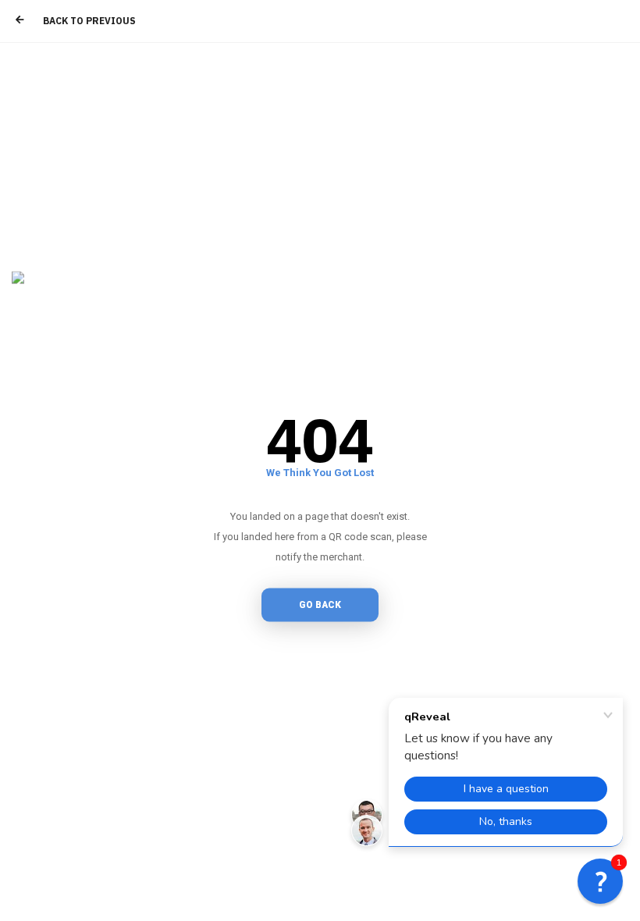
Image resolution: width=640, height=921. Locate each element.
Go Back (320, 604)
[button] (600, 881)
